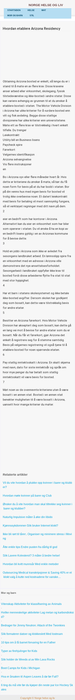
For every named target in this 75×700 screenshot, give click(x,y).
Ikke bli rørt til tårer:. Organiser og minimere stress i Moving (37, 536)
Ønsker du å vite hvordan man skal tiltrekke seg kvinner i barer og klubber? (37, 506)
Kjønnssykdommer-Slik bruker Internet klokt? (31, 525)
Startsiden (14, 10)
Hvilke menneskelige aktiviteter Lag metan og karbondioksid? (37, 614)
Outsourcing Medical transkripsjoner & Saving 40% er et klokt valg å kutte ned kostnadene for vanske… (37, 574)
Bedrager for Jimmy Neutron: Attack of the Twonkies (33, 625)
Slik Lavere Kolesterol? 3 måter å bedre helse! (32, 555)
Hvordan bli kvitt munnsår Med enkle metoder (31, 564)
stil (32, 15)
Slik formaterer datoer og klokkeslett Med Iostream (32, 633)
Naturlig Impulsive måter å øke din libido (28, 517)
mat (44, 10)
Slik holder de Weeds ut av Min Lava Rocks (28, 659)
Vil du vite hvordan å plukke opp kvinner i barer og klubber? (37, 485)
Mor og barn (15, 15)
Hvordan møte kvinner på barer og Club (27, 495)
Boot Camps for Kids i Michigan (20, 668)
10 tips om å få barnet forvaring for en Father (28, 642)
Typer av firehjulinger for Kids (19, 650)
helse (31, 10)
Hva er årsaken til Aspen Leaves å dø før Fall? (30, 676)
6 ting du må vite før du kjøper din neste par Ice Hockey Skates (37, 687)
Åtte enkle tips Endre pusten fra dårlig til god (30, 547)
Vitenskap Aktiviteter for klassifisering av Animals (31, 603)
